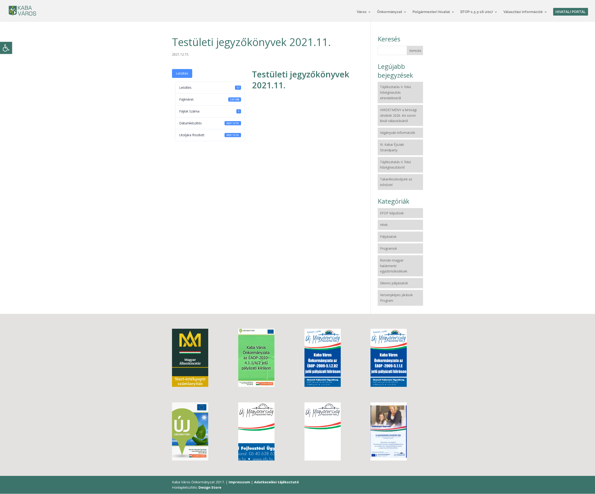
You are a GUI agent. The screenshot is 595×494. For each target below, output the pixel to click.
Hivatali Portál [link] (570, 12)
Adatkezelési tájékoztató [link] (276, 482)
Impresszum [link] (239, 482)
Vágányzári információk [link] (397, 132)
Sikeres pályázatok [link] (394, 283)
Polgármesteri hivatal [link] (431, 12)
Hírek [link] (384, 224)
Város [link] (362, 12)
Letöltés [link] (182, 73)
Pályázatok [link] (388, 236)
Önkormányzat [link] (389, 12)
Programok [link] (388, 248)
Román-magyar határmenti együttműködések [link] (393, 266)
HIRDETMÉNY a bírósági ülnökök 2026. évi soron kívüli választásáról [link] (398, 115)
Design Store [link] (209, 487)
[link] (6, 48)
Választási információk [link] (523, 12)
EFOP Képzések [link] (392, 213)
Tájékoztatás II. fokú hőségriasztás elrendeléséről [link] (395, 92)
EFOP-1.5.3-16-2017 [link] (476, 12)
